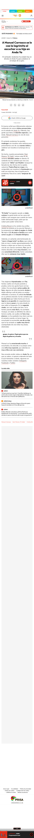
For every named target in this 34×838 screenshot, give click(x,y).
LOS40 (4, 11)
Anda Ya (16, 130)
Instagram (22, 361)
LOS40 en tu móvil (11, 792)
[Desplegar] (17, 828)
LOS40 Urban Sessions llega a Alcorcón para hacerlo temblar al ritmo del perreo (15, 404)
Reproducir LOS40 (30, 182)
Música (15, 38)
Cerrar (31, 26)
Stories (27, 752)
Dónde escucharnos (23, 792)
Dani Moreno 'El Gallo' (19, 422)
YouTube (13, 752)
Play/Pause (17, 197)
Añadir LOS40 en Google (18, 118)
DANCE (20, 11)
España (4, 22)
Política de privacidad (25, 789)
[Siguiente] (31, 33)
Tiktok (9, 752)
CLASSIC (12, 11)
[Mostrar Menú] (2, 16)
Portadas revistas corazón (24, 33)
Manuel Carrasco (12, 135)
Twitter (15, 105)
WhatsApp (19, 105)
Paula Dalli (4, 110)
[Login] (31, 15)
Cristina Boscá (6, 226)
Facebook (11, 105)
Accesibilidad (14, 789)
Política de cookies (9, 790)
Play (31, 834)
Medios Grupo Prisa (17, 803)
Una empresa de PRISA (17, 798)
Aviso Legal (6, 789)
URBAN (28, 11)
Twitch (24, 752)
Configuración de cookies (22, 790)
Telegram (23, 105)
